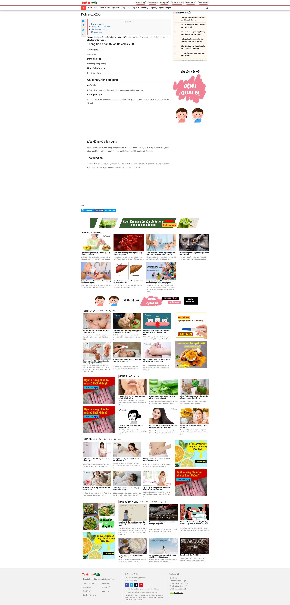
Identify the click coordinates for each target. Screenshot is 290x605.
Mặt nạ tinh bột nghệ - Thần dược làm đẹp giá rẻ (193, 426)
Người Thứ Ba (154, 502)
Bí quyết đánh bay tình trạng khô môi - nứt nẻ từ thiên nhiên (132, 397)
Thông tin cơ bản (97, 24)
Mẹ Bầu (98, 439)
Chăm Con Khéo (107, 439)
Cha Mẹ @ (144, 8)
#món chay (152, 3)
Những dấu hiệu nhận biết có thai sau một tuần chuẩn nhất (156, 460)
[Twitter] (131, 585)
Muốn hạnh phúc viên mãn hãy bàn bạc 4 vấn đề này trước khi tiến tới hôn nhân (194, 523)
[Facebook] (83, 25)
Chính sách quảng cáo (178, 583)
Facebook (99, 210)
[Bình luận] (83, 34)
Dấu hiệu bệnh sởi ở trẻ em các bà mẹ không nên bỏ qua (96, 331)
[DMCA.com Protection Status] (176, 592)
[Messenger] (83, 30)
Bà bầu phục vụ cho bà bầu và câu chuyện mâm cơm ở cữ (130, 556)
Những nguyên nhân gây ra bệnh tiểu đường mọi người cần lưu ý (96, 362)
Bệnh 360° (115, 8)
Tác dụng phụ (96, 32)
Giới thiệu (173, 578)
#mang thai (164, 3)
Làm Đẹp (136, 376)
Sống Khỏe (125, 8)
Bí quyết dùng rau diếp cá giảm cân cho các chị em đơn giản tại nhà (194, 397)
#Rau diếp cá (203, 3)
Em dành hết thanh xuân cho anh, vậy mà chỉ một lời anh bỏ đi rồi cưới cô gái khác (132, 524)
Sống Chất (135, 8)
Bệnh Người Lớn (111, 311)
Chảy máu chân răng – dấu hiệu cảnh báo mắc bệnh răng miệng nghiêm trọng (156, 332)
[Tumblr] (136, 585)
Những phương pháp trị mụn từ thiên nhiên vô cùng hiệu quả (162, 397)
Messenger (112, 210)
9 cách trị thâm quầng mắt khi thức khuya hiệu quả (130, 426)
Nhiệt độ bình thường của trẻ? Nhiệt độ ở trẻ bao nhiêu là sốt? (127, 360)
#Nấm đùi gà (190, 3)
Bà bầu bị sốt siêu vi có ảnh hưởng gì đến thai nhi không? (126, 489)
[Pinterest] (141, 585)
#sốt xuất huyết (177, 3)
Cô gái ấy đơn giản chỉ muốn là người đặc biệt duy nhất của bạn (162, 556)
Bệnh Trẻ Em (100, 311)
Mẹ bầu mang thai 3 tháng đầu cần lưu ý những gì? (96, 460)
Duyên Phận (163, 502)
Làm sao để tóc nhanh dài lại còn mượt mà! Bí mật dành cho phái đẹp (163, 426)
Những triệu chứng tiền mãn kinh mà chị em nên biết (126, 460)
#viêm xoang (140, 3)
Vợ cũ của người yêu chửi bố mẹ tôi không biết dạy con (161, 523)
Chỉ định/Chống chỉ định (100, 27)
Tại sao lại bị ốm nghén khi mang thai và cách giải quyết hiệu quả (156, 489)
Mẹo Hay (154, 8)
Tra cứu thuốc (92, 8)
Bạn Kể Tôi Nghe (165, 8)
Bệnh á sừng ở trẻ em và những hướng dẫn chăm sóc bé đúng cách (156, 360)
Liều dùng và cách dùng (100, 29)
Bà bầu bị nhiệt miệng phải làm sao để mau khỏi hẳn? (96, 489)
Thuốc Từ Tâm (104, 8)
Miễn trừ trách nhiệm (178, 581)
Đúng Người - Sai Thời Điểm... (190, 555)
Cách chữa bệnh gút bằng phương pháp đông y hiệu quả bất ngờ (127, 331)
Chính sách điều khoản (179, 586)
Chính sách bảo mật (178, 589)
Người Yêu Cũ (144, 502)
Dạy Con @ (117, 439)
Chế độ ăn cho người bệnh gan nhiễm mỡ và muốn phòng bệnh (128, 282)
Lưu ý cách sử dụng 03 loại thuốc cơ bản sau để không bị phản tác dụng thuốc (160, 282)
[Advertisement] (129, 123)
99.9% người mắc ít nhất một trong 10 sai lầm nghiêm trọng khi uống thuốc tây (160, 253)
